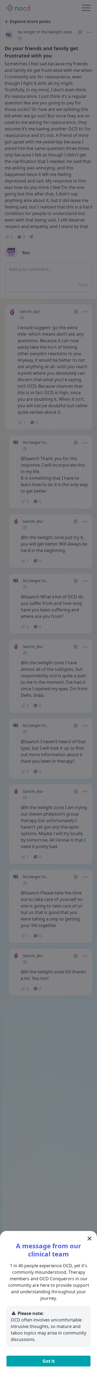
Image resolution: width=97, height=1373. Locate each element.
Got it (49, 1361)
